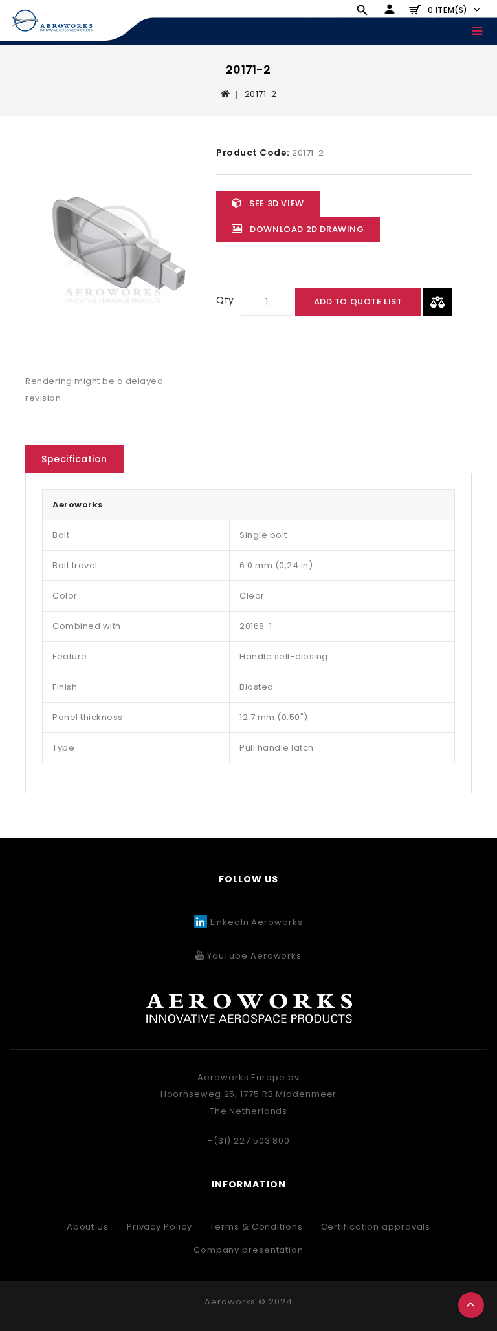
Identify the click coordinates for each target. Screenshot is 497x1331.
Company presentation (248, 1250)
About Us (88, 1226)
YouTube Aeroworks (253, 956)
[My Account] (388, 9)
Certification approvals (376, 1226)
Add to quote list (358, 301)
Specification (74, 459)
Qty (225, 299)
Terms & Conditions (256, 1226)
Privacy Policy (159, 1226)
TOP (471, 1305)
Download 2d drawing (306, 229)
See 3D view (275, 203)
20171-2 (261, 94)
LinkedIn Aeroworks (256, 922)
